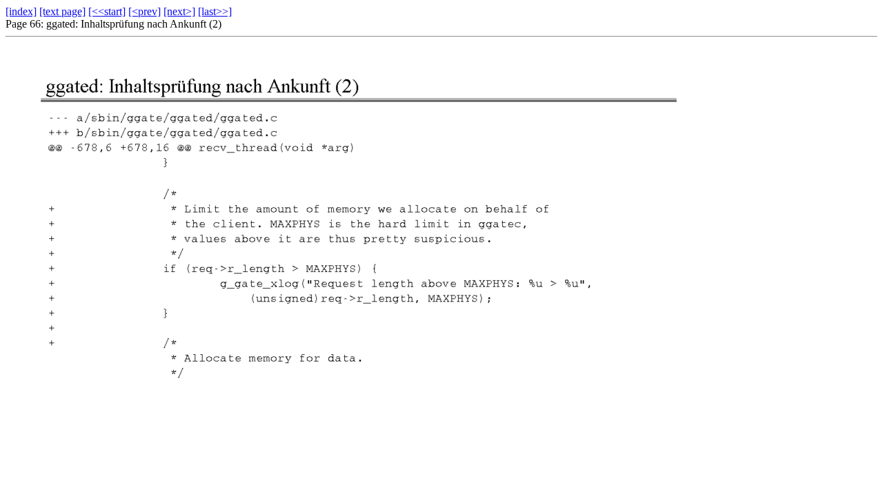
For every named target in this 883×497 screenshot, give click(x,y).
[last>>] (215, 11)
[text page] (62, 11)
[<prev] (144, 11)
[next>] (179, 11)
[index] (21, 11)
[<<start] (107, 11)
